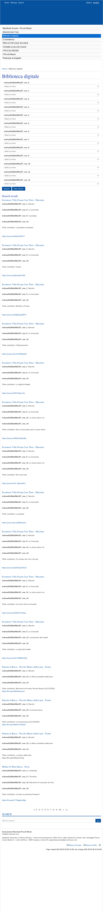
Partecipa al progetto (12, 58)
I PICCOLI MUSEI (11, 51)
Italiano (89, 3)
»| (66, 810)
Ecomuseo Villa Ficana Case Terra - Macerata (23, 199)
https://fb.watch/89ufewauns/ (13, 691)
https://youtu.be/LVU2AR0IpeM (14, 354)
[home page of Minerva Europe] (74, 845)
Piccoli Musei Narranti (11, 15)
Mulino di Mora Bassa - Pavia (15, 766)
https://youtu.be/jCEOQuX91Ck (14, 568)
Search (21, 3)
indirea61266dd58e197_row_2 (16, 99)
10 (60, 810)
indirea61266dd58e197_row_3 (16, 107)
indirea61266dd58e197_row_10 (17, 164)
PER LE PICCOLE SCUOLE (15, 43)
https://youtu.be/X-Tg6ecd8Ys (14, 483)
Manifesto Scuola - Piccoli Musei (17, 28)
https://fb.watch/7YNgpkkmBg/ (14, 800)
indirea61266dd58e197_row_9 (16, 156)
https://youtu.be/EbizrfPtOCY (13, 236)
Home (6, 3)
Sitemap (13, 3)
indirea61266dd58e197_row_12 (17, 180)
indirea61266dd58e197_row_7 (16, 139)
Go (98, 821)
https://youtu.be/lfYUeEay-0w (13, 393)
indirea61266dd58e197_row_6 (16, 131)
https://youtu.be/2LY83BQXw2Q (14, 658)
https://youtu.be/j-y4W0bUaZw (14, 523)
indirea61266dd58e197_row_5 (16, 123)
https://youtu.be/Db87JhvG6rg (14, 613)
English (96, 3)
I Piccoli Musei (9, 54)
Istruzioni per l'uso (11, 32)
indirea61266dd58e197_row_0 (16, 83)
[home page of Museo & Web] (90, 845)
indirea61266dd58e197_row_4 (16, 115)
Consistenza (8, 39)
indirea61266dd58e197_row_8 (16, 148)
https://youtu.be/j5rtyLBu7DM (13, 275)
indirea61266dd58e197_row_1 (16, 91)
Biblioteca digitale (11, 36)
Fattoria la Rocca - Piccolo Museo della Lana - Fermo (26, 666)
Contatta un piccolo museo (14, 47)
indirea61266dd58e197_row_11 (17, 172)
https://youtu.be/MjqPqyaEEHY (14, 315)
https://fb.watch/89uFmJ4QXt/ (14, 725)
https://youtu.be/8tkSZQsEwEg (14, 438)
